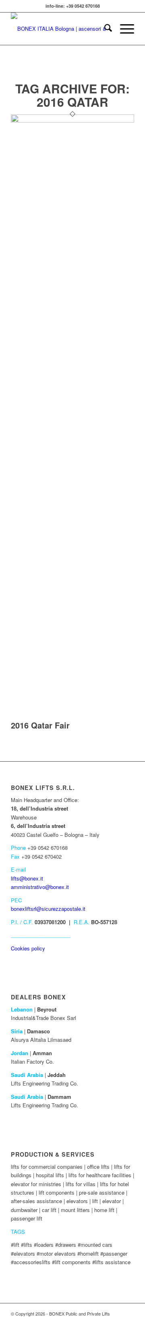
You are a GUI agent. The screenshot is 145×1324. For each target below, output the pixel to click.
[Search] (104, 29)
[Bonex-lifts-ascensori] (60, 29)
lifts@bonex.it (27, 878)
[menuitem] (104, 29)
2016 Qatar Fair (40, 725)
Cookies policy (28, 948)
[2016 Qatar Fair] (72, 120)
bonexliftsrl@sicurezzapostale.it (48, 908)
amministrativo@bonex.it (40, 887)
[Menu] (123, 29)
